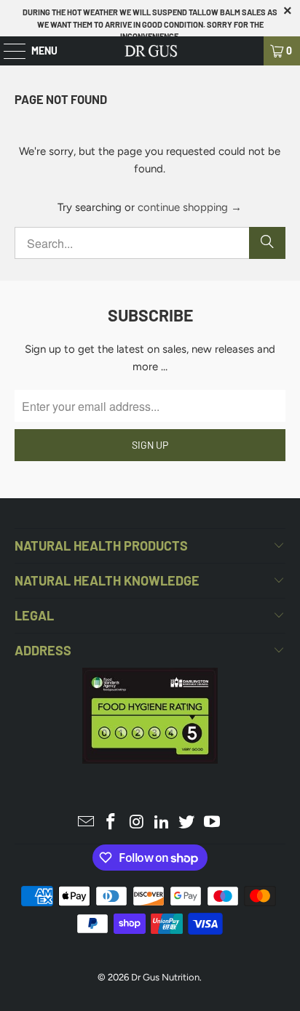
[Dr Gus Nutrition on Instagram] (137, 823)
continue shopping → (190, 207)
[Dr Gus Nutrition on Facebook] (111, 823)
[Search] (267, 243)
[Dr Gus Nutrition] (150, 50)
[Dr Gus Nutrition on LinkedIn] (162, 823)
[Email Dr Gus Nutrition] (86, 823)
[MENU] (7, 50)
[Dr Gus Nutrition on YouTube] (213, 823)
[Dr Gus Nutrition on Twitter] (187, 823)
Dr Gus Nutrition (165, 977)
